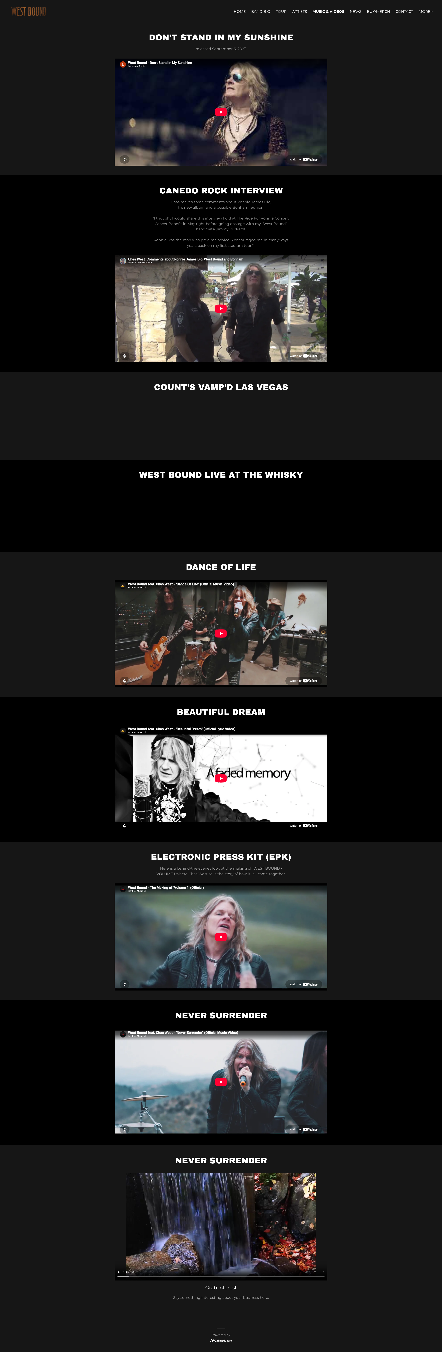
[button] (426, 11)
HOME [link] (240, 11)
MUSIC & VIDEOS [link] (328, 11)
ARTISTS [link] (299, 11)
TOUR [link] (281, 11)
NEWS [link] (355, 11)
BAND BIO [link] (260, 11)
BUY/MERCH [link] (378, 11)
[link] (29, 11)
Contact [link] (404, 11)
